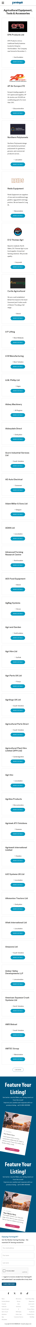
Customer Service (18, 1317)
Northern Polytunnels (18, 137)
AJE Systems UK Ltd (14, 874)
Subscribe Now (9, 1284)
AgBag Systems (12, 603)
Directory (18, 1306)
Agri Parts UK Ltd (13, 676)
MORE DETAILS (18, 62)
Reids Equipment (16, 189)
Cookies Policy (30, 1314)
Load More (18, 1069)
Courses (4, 1304)
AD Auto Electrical (14, 480)
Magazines (31, 1301)
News (3, 1298)
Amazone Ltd (11, 947)
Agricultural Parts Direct (17, 724)
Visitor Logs (18, 1314)
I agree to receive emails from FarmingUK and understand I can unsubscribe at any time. (17, 1278)
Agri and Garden (13, 627)
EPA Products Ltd (16, 35)
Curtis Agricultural (16, 291)
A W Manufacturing (14, 356)
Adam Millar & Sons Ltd (16, 504)
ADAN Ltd (10, 528)
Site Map (32, 1317)
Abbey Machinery (13, 404)
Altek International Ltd (16, 923)
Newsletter (4, 1319)
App (3, 1317)
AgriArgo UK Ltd (13, 700)
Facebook (31, 1311)
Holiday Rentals (6, 1301)
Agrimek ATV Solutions (16, 823)
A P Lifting (10, 332)
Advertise (4, 1314)
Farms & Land (5, 1309)
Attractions (18, 1298)
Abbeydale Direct (13, 429)
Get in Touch (5, 1311)
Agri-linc (9, 775)
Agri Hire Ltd (11, 652)
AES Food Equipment (15, 579)
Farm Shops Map (30, 1298)
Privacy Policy (30, 1309)
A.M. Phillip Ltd (12, 380)
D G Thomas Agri (15, 240)
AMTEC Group (12, 1049)
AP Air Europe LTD (16, 86)
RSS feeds (18, 1311)
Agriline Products (13, 799)
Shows (18, 1301)
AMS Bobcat (11, 1024)
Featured (4, 1306)
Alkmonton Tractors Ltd (16, 898)
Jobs (18, 1304)
